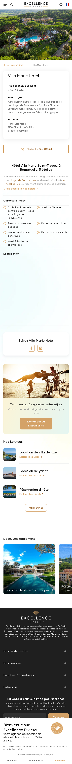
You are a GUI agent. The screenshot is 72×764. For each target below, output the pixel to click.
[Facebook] (31, 348)
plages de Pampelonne (22, 180)
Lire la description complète (19, 188)
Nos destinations (35, 651)
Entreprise (35, 687)
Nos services (35, 663)
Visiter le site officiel (39, 149)
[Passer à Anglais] (67, 4)
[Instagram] (40, 348)
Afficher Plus (36, 507)
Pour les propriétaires (35, 675)
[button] (5, 33)
